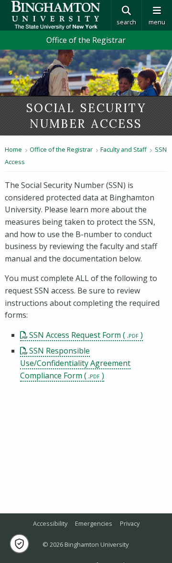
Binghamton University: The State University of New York (55, 15)
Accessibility (50, 523)
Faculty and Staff (123, 149)
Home (13, 149)
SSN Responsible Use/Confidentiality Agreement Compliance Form (75, 362)
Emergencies (93, 523)
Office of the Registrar (86, 40)
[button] (19, 543)
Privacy (130, 523)
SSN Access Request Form (75, 335)
